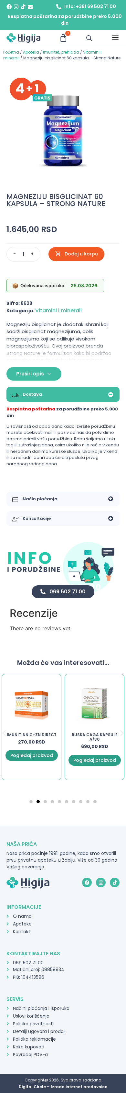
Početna (11, 52)
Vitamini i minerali (58, 310)
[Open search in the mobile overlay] (89, 38)
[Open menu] (115, 37)
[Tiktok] (23, 6)
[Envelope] (30, 6)
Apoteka (31, 52)
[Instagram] (16, 6)
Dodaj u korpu (81, 254)
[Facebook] (9, 6)
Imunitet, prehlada (61, 52)
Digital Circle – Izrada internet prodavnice (63, 1086)
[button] (4, 733)
